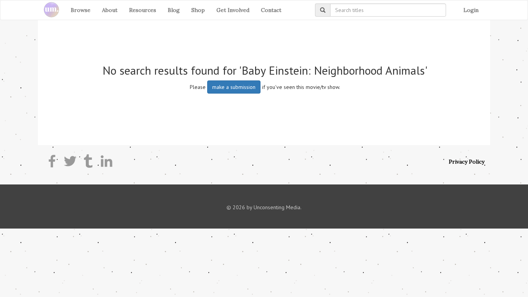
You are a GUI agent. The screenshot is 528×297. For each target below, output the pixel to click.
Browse (80, 10)
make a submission (233, 87)
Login (471, 10)
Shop (198, 10)
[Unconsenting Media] (48, 10)
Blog (174, 10)
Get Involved (232, 10)
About (110, 10)
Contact (271, 10)
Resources (142, 10)
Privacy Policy (466, 161)
